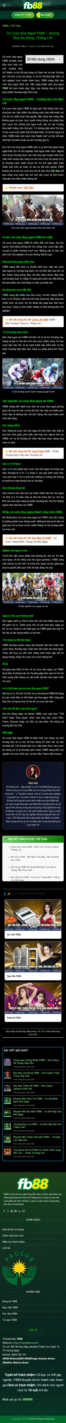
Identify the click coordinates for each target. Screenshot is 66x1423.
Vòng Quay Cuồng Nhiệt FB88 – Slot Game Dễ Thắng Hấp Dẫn (36, 1062)
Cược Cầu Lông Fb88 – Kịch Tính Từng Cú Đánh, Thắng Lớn (35, 848)
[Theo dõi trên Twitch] (23, 1211)
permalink (33, 1034)
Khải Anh (49, 46)
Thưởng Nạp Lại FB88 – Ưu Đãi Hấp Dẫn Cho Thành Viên (37, 1126)
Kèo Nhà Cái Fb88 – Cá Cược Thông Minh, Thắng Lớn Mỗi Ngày (35, 878)
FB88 (5, 25)
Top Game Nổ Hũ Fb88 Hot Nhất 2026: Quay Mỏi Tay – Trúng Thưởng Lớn (37, 1151)
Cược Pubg (38, 451)
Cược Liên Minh (40, 319)
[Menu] (4, 5)
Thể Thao (15, 25)
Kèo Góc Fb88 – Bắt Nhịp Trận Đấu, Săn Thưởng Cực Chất (35, 858)
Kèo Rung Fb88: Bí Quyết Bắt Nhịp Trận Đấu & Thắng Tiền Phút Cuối (33, 868)
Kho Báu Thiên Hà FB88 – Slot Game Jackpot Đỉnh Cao (33, 1087)
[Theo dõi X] (8, 1211)
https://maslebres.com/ (26, 1342)
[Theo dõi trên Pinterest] (11, 1211)
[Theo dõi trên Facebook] (4, 1211)
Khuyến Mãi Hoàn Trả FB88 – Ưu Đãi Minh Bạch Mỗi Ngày (35, 1100)
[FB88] (33, 5)
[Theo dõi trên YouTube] (15, 1211)
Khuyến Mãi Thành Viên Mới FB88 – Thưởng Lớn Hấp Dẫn (36, 1138)
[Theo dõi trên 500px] (19, 1211)
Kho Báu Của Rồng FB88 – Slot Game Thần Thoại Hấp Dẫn (36, 1074)
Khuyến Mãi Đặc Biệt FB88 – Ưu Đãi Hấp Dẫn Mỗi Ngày (37, 1113)
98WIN (28, 1399)
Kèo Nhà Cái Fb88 (41, 538)
